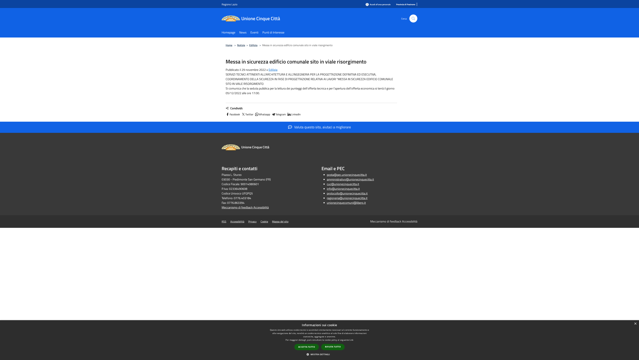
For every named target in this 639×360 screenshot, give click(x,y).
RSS (224, 222)
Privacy (252, 222)
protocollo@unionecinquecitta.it (347, 193)
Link (351, 339)
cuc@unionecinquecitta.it (343, 184)
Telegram (280, 114)
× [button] (635, 323)
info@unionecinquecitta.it (343, 188)
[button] (319, 354)
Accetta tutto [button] (306, 347)
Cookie (264, 222)
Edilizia (253, 45)
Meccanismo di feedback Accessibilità (245, 207)
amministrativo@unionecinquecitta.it (350, 179)
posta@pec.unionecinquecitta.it (347, 174)
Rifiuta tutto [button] (333, 346)
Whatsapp (264, 114)
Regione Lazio (229, 4)
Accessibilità (237, 222)
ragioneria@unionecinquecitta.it (347, 198)
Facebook (235, 114)
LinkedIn (296, 114)
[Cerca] (413, 18)
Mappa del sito (280, 222)
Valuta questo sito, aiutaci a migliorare (322, 127)
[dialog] (319, 340)
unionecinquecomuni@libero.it (346, 202)
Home (229, 45)
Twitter (249, 114)
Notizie (241, 45)
